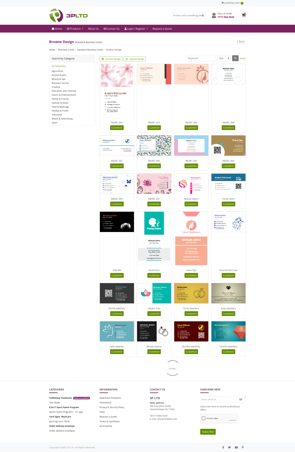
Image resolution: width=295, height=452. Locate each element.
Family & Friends (60, 98)
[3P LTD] (68, 15)
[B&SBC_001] (154, 183)
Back (241, 41)
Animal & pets (59, 75)
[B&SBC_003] (117, 183)
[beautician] (154, 238)
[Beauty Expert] (191, 183)
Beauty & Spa (58, 79)
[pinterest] (243, 447)
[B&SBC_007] (117, 145)
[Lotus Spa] (191, 238)
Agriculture (57, 71)
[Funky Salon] (228, 183)
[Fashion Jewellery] (228, 331)
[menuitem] (57, 29)
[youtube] (236, 447)
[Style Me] (117, 222)
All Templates (59, 66)
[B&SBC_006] (154, 145)
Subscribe (208, 431)
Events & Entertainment (64, 94)
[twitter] (229, 447)
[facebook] (223, 447)
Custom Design (113, 58)
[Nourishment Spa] (228, 222)
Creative (56, 87)
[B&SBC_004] (228, 145)
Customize (117, 127)
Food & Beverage (60, 106)
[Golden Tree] (154, 293)
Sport (54, 122)
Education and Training (64, 90)
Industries (57, 114)
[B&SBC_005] (191, 145)
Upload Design (136, 58)
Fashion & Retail (60, 102)
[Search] (235, 58)
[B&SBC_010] (154, 74)
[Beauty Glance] (154, 331)
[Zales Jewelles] (117, 331)
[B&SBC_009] (191, 74)
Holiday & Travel (60, 110)
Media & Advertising (62, 118)
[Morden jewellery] (191, 331)
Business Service (60, 83)
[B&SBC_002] (117, 91)
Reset (243, 58)
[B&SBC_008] (228, 74)
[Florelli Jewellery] (117, 293)
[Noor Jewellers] (228, 293)
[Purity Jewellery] (191, 293)
